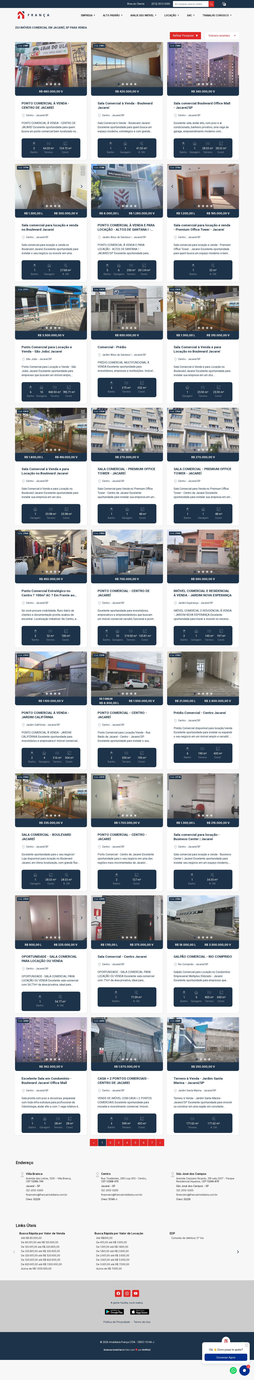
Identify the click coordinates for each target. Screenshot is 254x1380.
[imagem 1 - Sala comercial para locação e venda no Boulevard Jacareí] (51, 186)
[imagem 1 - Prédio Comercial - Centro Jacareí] (203, 674)
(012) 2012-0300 (161, 3)
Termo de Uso (142, 1321)
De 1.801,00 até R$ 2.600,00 (112, 1251)
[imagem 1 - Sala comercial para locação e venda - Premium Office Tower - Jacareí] (203, 186)
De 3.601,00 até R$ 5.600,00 (112, 1259)
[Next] (81, 64)
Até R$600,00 (104, 1237)
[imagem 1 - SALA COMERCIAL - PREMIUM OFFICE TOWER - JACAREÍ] (127, 430)
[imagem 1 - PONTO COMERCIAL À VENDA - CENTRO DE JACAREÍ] (51, 64)
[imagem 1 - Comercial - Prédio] (127, 308)
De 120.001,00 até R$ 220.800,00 (40, 1246)
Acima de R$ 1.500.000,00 (36, 1268)
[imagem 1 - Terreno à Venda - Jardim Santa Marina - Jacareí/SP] (203, 1039)
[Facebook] (118, 1293)
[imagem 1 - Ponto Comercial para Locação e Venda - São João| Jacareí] (51, 308)
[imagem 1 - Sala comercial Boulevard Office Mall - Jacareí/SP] (203, 64)
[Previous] (20, 64)
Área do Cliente (135, 3)
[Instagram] (127, 1293)
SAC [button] (190, 15)
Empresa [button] (87, 15)
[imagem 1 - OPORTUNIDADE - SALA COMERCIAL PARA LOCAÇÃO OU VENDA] (51, 917)
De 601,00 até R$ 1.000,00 (111, 1242)
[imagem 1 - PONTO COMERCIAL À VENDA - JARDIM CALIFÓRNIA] (51, 674)
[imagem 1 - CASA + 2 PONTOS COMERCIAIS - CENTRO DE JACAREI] (127, 1039)
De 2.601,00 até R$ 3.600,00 (112, 1255)
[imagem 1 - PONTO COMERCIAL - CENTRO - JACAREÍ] (127, 674)
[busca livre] (211, 4)
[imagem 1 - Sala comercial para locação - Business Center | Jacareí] (203, 795)
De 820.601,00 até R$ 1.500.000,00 (41, 1264)
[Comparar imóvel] (83, 51)
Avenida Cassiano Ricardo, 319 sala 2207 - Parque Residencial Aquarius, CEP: (205, 1180)
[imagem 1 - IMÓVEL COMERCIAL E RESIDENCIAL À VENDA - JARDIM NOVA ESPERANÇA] (203, 552)
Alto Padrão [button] (111, 15)
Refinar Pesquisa (183, 35)
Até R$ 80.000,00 (31, 1237)
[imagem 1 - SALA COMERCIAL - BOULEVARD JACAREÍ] (51, 795)
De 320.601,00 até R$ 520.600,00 (40, 1255)
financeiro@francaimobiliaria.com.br (46, 1194)
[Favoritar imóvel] (83, 46)
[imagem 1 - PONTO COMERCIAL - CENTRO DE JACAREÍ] (127, 552)
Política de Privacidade (117, 1321)
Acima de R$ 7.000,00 (109, 1268)
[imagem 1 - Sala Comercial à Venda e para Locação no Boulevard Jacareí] (203, 308)
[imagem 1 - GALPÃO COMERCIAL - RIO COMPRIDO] (203, 917)
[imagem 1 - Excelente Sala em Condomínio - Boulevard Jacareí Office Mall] (51, 1039)
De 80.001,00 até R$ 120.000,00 (39, 1242)
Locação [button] (170, 15)
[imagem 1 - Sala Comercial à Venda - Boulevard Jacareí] (127, 64)
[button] (224, 4)
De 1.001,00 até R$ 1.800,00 (112, 1246)
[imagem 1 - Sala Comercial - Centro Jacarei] (127, 917)
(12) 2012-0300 (34, 1190)
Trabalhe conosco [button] (216, 15)
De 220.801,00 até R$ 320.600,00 (40, 1251)
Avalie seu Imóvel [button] (142, 15)
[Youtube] (135, 1293)
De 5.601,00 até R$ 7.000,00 (112, 1264)
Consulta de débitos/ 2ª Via (187, 1237)
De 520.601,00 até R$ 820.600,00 (40, 1259)
